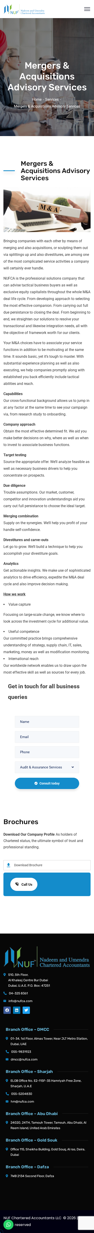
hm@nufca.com (22, 1101)
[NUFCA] (24, 9)
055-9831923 (21, 1052)
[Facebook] (7, 1010)
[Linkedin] (16, 1010)
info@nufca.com (20, 1001)
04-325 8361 (18, 993)
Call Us (26, 885)
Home (37, 99)
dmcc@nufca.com (24, 1059)
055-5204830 (21, 1094)
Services (52, 99)
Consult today (49, 783)
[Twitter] (26, 1010)
